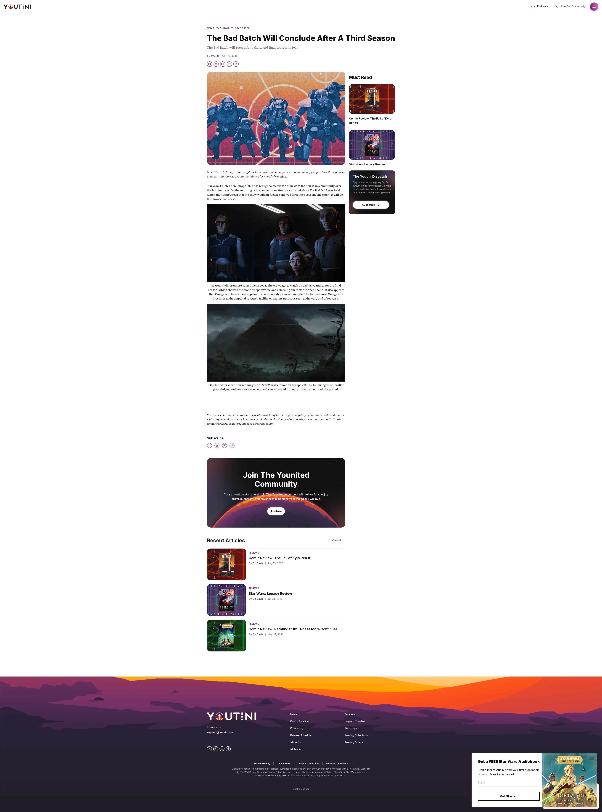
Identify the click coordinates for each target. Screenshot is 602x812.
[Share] (236, 64)
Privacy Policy (262, 763)
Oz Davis (257, 563)
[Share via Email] (222, 64)
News (210, 28)
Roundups (351, 728)
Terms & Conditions (308, 763)
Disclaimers (283, 763)
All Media (295, 749)
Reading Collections (356, 735)
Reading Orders (354, 742)
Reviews (254, 552)
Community (297, 728)
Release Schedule (300, 735)
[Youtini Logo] (17, 6)
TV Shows (222, 28)
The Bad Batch (240, 28)
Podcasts (350, 714)
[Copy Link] (229, 64)
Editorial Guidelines (337, 763)
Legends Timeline (355, 721)
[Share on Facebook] (209, 64)
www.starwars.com (276, 775)
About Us (296, 742)
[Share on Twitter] (216, 64)
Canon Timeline (299, 721)
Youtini (215, 55)
